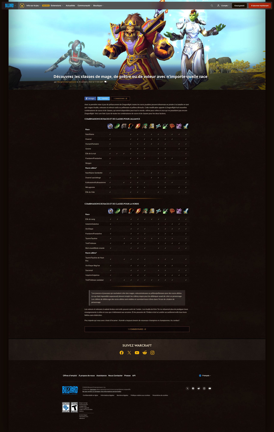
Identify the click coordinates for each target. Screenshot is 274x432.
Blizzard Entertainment (66, 82)
